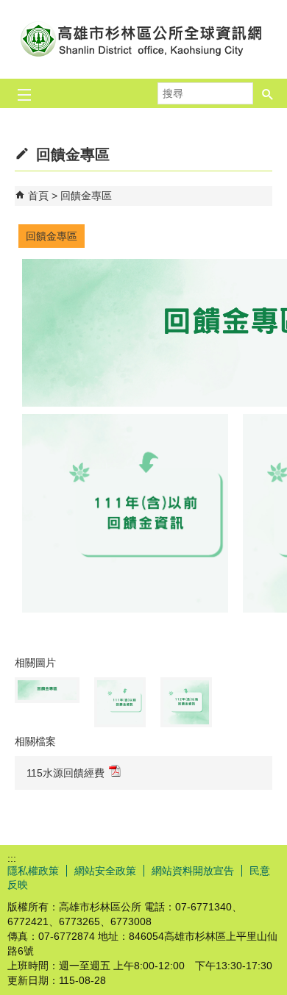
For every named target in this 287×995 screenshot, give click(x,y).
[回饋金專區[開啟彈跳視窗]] (47, 690)
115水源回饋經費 (65, 773)
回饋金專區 (86, 196)
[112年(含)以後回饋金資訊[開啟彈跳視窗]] (186, 702)
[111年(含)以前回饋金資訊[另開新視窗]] (125, 609)
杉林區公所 (143, 39)
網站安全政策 (105, 871)
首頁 (38, 196)
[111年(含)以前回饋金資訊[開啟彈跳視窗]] (120, 702)
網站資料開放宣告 (193, 871)
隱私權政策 (33, 871)
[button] (268, 89)
